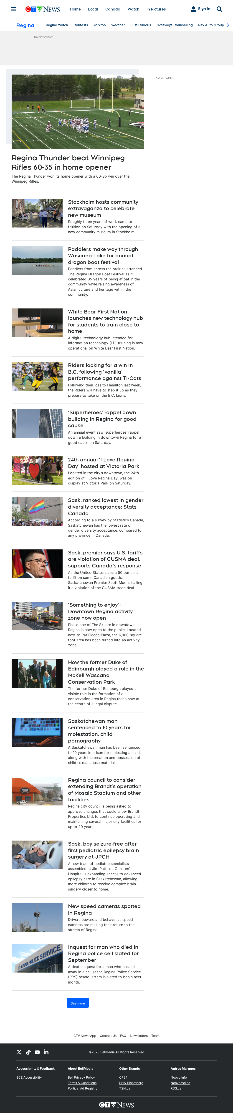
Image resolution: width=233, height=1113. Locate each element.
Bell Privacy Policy (81, 1077)
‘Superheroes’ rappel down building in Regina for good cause (102, 418)
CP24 (123, 1077)
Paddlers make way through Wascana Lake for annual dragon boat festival (103, 255)
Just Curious (140, 25)
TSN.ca (124, 1088)
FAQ (123, 1036)
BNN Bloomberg (131, 1083)
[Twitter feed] (19, 1052)
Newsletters (139, 1036)
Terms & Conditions (82, 1083)
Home (75, 9)
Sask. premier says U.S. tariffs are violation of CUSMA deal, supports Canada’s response (105, 559)
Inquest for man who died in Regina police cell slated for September (103, 953)
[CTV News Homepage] (42, 9)
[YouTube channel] (37, 1052)
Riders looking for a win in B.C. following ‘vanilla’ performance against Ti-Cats (104, 371)
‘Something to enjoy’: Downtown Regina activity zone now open (100, 611)
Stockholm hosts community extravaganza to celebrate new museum (103, 208)
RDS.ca (176, 1088)
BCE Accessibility (29, 1077)
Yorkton (100, 25)
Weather (118, 25)
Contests (80, 25)
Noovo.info (179, 1077)
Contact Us (108, 1036)
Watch (133, 9)
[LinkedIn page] (46, 1052)
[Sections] (13, 9)
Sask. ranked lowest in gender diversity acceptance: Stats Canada (106, 506)
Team (155, 1036)
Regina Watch (57, 25)
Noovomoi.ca (180, 1083)
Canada (112, 9)
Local (93, 9)
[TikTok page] (28, 1052)
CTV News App (84, 1036)
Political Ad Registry (82, 1088)
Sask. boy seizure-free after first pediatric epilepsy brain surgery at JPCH (103, 850)
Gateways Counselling (175, 25)
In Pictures (156, 9)
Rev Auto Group (211, 25)
